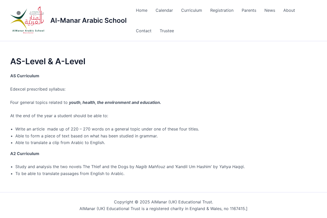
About (289, 10)
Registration (221, 10)
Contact (143, 30)
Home (141, 10)
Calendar (164, 10)
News (269, 10)
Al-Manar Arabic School (88, 20)
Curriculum (191, 10)
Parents (249, 10)
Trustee (167, 30)
